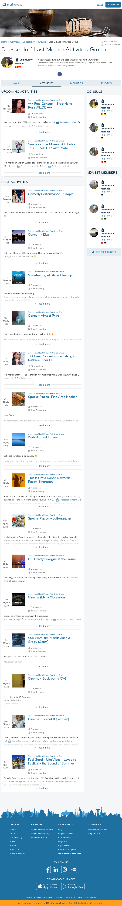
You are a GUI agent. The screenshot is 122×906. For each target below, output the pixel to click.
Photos (106, 83)
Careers (13, 845)
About (13, 829)
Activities (46, 83)
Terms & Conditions (74, 897)
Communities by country (42, 829)
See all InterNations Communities (86, 903)
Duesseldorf (29, 41)
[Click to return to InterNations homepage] (12, 4)
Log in (100, 4)
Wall (16, 83)
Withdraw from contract (69, 853)
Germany (15, 41)
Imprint (59, 897)
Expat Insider (64, 845)
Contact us (15, 849)
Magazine (62, 841)
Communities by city (40, 833)
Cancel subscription (67, 849)
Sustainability (16, 837)
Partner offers (64, 837)
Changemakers (93, 833)
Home (4, 41)
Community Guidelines (97, 829)
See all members (106, 252)
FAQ (60, 829)
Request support (65, 833)
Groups (42, 41)
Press (12, 841)
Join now (113, 4)
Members (76, 83)
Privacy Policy (90, 897)
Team (12, 833)
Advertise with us (17, 853)
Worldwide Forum (39, 837)
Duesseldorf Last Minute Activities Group (46, 100)
